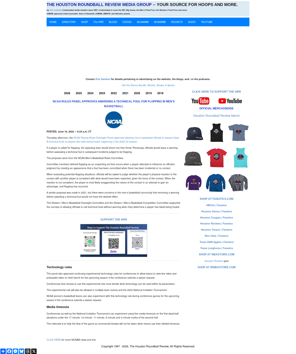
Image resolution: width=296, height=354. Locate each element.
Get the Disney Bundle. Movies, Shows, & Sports (148, 85)
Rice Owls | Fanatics (217, 235)
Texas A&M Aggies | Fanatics (217, 242)
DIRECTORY (69, 22)
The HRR (98, 22)
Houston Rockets (214, 261)
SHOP (84, 22)
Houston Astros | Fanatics (216, 211)
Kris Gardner (55, 10)
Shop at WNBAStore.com (217, 267)
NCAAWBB (160, 22)
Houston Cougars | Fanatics (216, 217)
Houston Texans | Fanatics (216, 229)
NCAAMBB (143, 22)
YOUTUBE (206, 22)
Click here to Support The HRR (216, 91)
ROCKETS (177, 22)
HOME (53, 22)
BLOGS (113, 22)
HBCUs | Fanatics (216, 205)
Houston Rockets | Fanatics (216, 223)
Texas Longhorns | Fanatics (216, 248)
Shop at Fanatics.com (216, 198)
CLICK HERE (54, 339)
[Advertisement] (148, 50)
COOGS (126, 22)
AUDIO (192, 22)
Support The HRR (113, 219)
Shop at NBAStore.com (216, 254)
